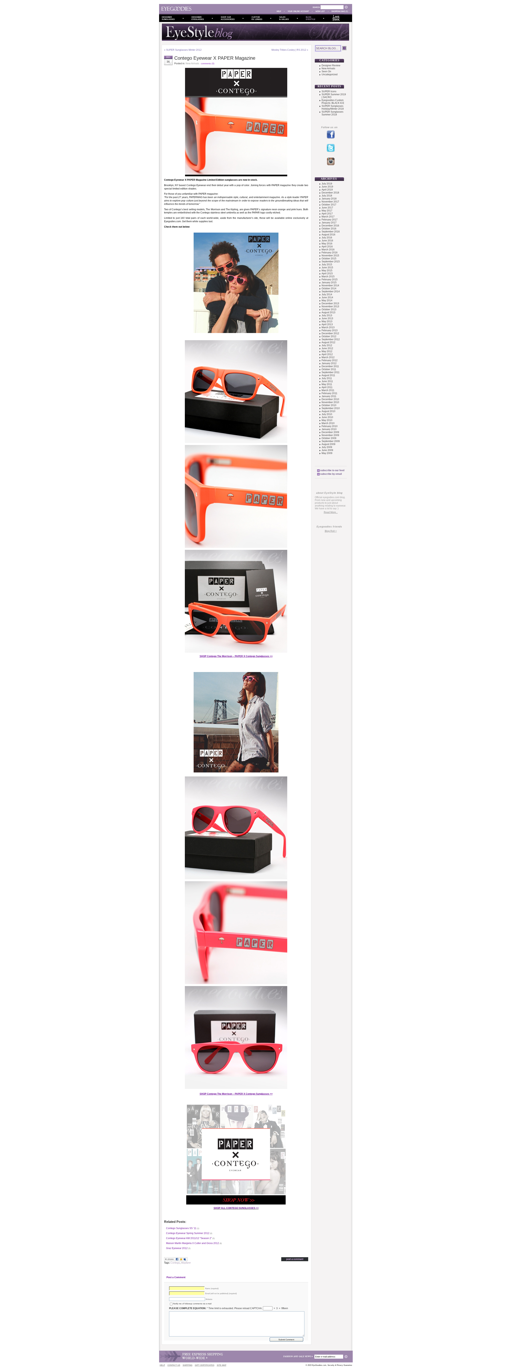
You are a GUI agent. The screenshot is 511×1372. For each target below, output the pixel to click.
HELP (162, 1365)
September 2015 (331, 261)
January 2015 (329, 282)
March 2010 (328, 423)
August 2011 (328, 375)
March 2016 (328, 249)
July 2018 (327, 195)
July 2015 (327, 264)
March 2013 (328, 327)
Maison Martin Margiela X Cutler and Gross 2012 (192, 1243)
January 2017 (329, 222)
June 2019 (327, 186)
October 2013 (329, 309)
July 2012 (327, 345)
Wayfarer (186, 1262)
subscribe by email (331, 474)
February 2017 (330, 219)
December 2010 (330, 399)
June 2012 (327, 348)
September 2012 (331, 339)
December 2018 (330, 192)
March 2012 (328, 357)
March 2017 (328, 216)
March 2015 (328, 276)
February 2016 (330, 252)
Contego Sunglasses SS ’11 (181, 1228)
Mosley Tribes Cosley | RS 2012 (288, 50)
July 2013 (327, 315)
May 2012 (327, 351)
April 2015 (327, 273)
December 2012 (330, 333)
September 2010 (331, 408)
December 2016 (330, 225)
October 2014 (329, 288)
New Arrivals (192, 63)
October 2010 (329, 405)
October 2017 (329, 204)
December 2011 (330, 366)
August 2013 (328, 312)
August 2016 (328, 234)
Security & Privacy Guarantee (340, 1365)
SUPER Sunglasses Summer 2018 (332, 113)
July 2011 (327, 378)
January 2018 (329, 198)
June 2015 (327, 267)
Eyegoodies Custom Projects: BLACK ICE (333, 101)
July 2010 (327, 414)
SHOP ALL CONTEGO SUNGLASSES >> (236, 1208)
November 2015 (330, 255)
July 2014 (327, 294)
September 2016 (331, 231)
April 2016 (327, 246)
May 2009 (327, 453)
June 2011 (327, 381)
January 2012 (329, 363)
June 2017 (327, 207)
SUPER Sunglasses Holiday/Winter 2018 (333, 107)
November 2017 (330, 201)
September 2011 (331, 372)
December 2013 (330, 303)
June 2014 (327, 297)
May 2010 (327, 420)
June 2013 (327, 318)
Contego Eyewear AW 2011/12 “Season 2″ (189, 1238)
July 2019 (327, 183)
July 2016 (327, 237)
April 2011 (327, 387)
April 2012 (327, 354)
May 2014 (327, 300)
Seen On (326, 71)
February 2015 (330, 279)
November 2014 (330, 285)
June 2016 (327, 240)
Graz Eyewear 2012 (177, 1248)
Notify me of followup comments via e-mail (192, 1304)
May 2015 (327, 270)
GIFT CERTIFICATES (204, 1365)
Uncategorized (330, 74)
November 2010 (330, 402)
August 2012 (328, 342)
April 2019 (327, 189)
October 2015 (329, 258)
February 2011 (329, 393)
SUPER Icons (329, 91)
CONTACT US (173, 1365)
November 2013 (330, 306)
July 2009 (327, 447)
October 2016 (329, 228)
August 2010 (328, 411)
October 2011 (329, 369)
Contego (175, 1262)
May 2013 (327, 321)
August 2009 (328, 444)
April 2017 (327, 213)
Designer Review (331, 65)
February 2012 (330, 360)
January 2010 (329, 429)
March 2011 (328, 390)
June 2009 (327, 450)
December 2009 (330, 432)
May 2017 (327, 210)
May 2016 (327, 243)
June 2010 (327, 417)
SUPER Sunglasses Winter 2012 (184, 50)
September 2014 (331, 291)
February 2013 (330, 330)
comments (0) (207, 63)
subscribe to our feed (332, 470)
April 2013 (327, 324)
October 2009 (329, 438)
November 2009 (330, 435)
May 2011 (327, 384)
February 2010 (330, 426)
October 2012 (329, 336)
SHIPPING (187, 1365)
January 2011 (329, 396)
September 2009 (331, 441)
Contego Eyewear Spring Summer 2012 (187, 1233)
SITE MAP (221, 1365)
